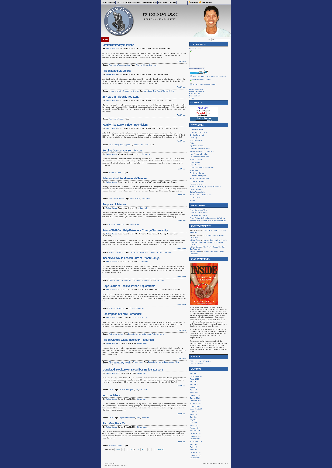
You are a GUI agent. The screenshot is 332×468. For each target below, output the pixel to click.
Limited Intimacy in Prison (118, 44)
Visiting (127, 65)
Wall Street (143, 390)
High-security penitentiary (153, 252)
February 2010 (195, 395)
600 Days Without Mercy (198, 215)
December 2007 (195, 452)
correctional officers (137, 252)
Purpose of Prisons (114, 204)
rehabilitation (134, 225)
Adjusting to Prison (196, 129)
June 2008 (194, 444)
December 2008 (195, 433)
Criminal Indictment (197, 135)
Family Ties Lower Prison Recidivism (125, 124)
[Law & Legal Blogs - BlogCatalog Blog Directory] (208, 76)
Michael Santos (111, 48)
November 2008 (195, 436)
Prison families (141, 65)
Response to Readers (116, 65)
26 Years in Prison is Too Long (120, 96)
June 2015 (194, 374)
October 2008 (195, 439)
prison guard (167, 252)
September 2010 (196, 376)
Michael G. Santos (195, 49)
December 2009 (195, 401)
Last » (160, 449)
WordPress (213, 463)
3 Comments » (142, 427)
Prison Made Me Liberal (116, 70)
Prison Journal (195, 165)
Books (118, 2)
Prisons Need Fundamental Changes (124, 178)
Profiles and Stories (116, 334)
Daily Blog (193, 138)
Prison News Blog (109, 463)
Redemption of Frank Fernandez (121, 313)
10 (138, 449)
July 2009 (193, 414)
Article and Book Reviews (199, 132)
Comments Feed (206, 2)
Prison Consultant (196, 159)
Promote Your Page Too (196, 68)
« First (118, 449)
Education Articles (196, 140)
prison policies (135, 199)
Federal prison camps (136, 334)
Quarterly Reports (134, 2)
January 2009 (195, 431)
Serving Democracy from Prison (122, 150)
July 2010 (193, 382)
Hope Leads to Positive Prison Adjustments (128, 286)
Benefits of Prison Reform (199, 213)
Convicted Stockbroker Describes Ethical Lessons (132, 369)
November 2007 (195, 455)
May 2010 (193, 387)
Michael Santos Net (108, 2)
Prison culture (195, 162)
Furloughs (147, 334)
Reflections (145, 418)
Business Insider (195, 96)
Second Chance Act (137, 308)
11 (142, 449)
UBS (136, 390)
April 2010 (193, 390)
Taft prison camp (158, 334)
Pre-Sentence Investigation (199, 157)
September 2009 (196, 409)
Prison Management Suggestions (120, 145)
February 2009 (195, 428)
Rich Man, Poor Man (114, 423)
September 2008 (196, 441)
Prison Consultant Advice (199, 210)
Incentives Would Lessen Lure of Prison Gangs (130, 258)
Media (155, 2)
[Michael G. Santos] (197, 67)
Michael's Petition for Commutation (202, 151)
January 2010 (195, 398)
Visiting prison (152, 65)
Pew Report (157, 91)
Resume (124, 2)
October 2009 (195, 406)
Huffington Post (194, 94)
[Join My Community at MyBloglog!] (203, 84)
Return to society (196, 184)
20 (149, 449)
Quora (191, 98)
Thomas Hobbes (168, 91)
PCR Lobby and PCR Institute (200, 361)
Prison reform (145, 199)
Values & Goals (163, 2)
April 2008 (193, 447)
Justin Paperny (129, 390)
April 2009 (193, 422)
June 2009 (194, 417)
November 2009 (195, 403)
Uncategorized (195, 197)
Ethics (111, 390)
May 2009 (193, 420)
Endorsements (147, 2)
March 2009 (194, 425)
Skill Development (196, 189)
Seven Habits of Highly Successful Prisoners (205, 187)
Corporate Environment (127, 418)
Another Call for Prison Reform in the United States (208, 221)
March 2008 (194, 450)
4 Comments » (142, 343)
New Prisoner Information (199, 154)
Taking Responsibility (197, 192)
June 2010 (194, 384)
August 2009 (194, 412)
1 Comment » (145, 154)
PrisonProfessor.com (196, 92)
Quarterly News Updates (198, 176)
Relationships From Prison (199, 178)
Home (105, 40)
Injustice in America (115, 91)
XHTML (220, 463)
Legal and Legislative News (200, 149)
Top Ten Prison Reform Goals (200, 195)
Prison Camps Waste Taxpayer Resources (128, 339)
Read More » (181, 61)
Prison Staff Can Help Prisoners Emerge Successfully (135, 230)
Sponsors (172, 2)
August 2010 (194, 379)
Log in (226, 463)
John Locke (148, 91)
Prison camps (169, 362)
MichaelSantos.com (196, 90)
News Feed (194, 2)
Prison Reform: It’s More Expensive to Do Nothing (207, 218)
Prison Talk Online (196, 364)
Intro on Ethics (111, 395)
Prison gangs (159, 280)
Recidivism (127, 364)
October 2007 (195, 458)
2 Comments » (144, 208)
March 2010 (194, 393)
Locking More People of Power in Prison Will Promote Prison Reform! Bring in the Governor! (208, 242)
